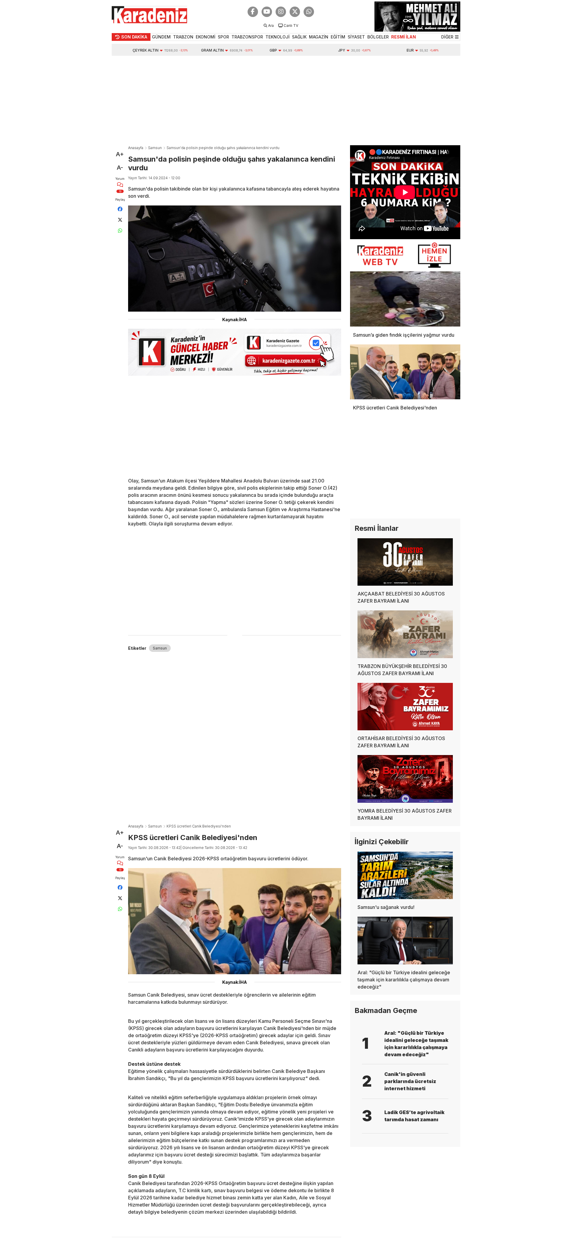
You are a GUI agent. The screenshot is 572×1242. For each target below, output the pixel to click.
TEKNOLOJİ (277, 36)
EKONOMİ (205, 36)
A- (120, 167)
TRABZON (183, 36)
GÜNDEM (161, 36)
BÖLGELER (378, 36)
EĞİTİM (338, 36)
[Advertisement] (286, 100)
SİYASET (356, 36)
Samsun (155, 148)
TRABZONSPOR (247, 36)
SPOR (223, 36)
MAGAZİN (318, 36)
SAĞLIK (299, 36)
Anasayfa (135, 148)
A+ (120, 154)
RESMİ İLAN (403, 36)
